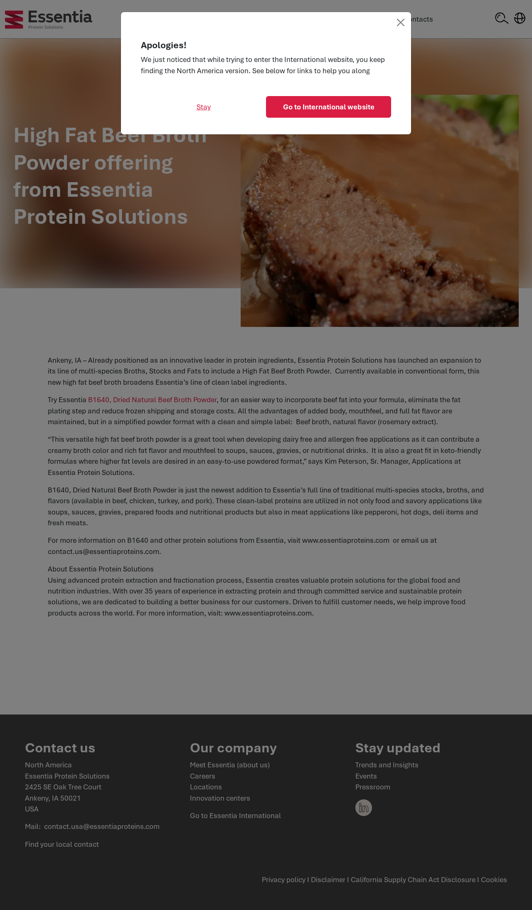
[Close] (401, 22)
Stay (204, 106)
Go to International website (328, 106)
